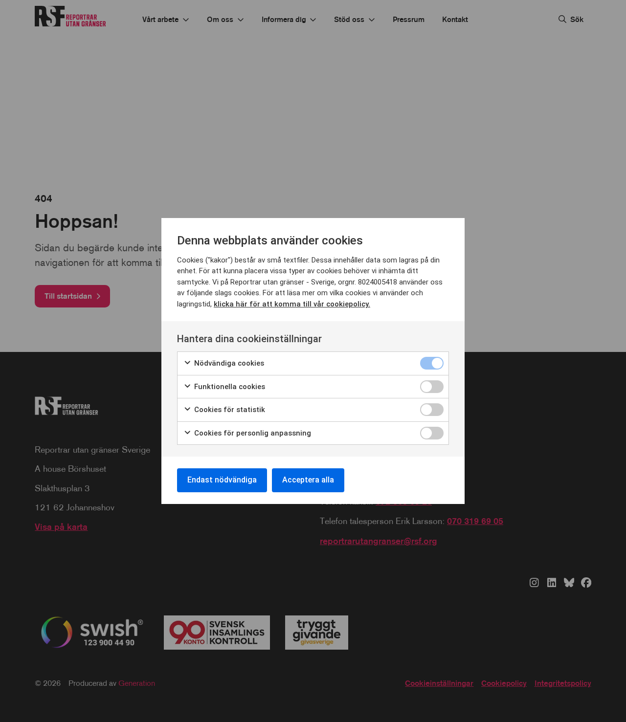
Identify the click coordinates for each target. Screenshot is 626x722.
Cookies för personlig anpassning (251, 433)
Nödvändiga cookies (228, 363)
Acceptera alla (308, 479)
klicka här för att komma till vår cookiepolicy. (292, 304)
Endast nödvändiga (222, 479)
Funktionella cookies (228, 386)
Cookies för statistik (228, 409)
